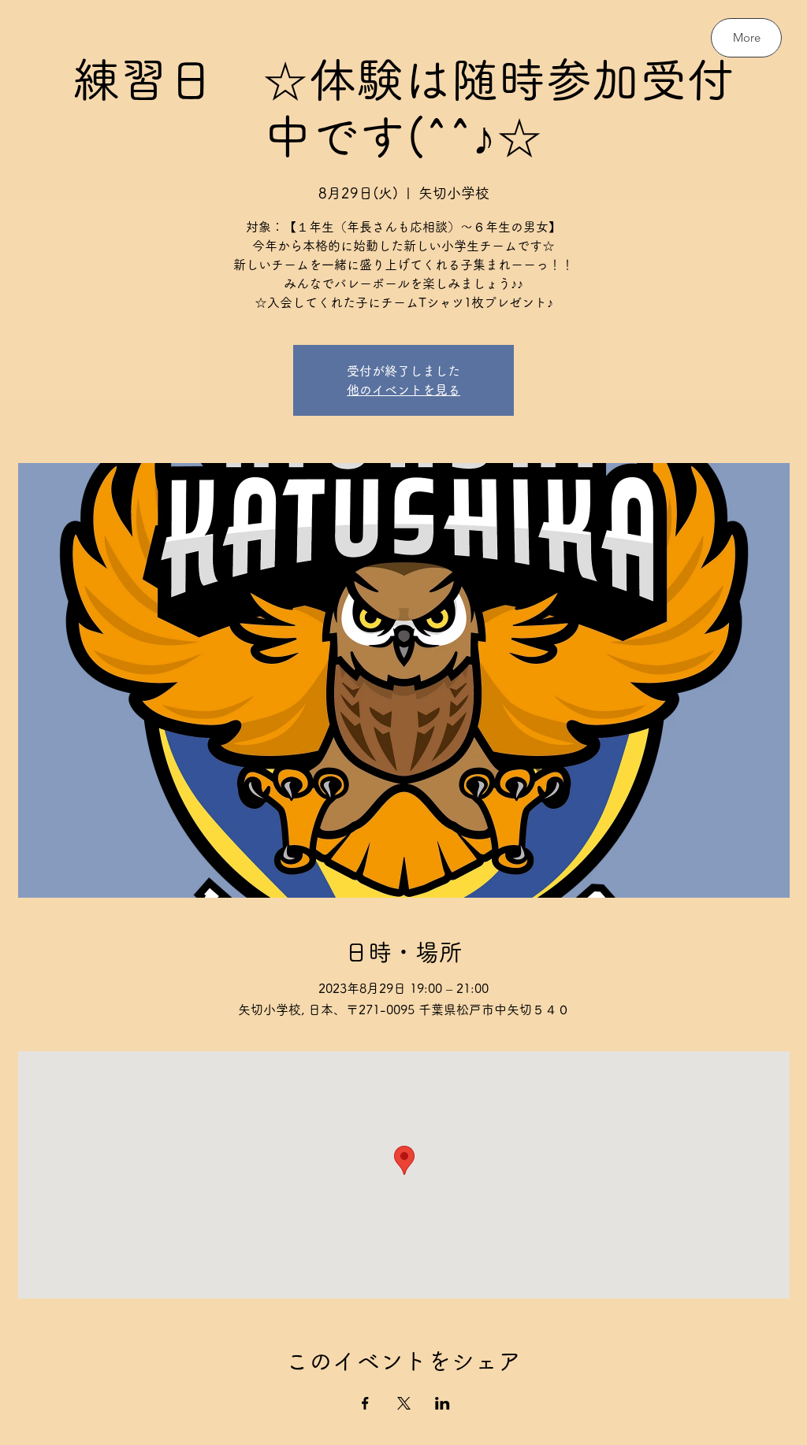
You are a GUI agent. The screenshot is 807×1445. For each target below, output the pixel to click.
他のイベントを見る (403, 389)
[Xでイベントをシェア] (403, 1403)
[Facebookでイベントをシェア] (365, 1403)
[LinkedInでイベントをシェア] (442, 1403)
